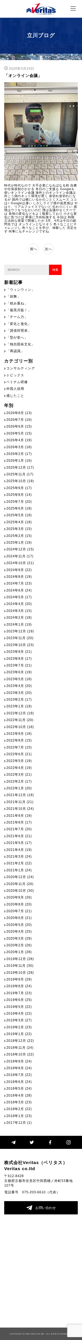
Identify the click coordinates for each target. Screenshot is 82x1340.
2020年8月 (19, 904)
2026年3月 (19, 447)
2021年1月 (19, 870)
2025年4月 (19, 522)
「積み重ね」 (17, 303)
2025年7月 (19, 501)
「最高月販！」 (18, 310)
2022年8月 (19, 740)
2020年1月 (19, 952)
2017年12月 (19, 1122)
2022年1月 (19, 788)
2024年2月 (19, 617)
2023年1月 (19, 706)
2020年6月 (19, 918)
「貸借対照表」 (18, 330)
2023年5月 (19, 679)
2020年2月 (19, 945)
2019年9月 (19, 979)
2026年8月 (19, 413)
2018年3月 (19, 1102)
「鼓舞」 (13, 296)
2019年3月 (19, 1020)
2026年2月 (19, 454)
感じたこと (15, 395)
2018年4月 (19, 1095)
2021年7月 (19, 829)
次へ (48, 249)
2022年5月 (19, 761)
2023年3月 (19, 693)
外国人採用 (15, 388)
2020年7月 (19, 911)
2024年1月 (19, 624)
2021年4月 (19, 850)
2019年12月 (20, 959)
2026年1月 (19, 460)
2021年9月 (19, 815)
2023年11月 (19, 638)
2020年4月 (19, 931)
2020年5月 (19, 925)
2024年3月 (19, 611)
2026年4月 (19, 440)
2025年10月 (20, 481)
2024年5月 (19, 597)
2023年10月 (20, 645)
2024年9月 (19, 570)
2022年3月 (19, 774)
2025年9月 (19, 488)
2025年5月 (19, 515)
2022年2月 (19, 781)
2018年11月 (19, 1047)
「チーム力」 (17, 317)
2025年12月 (20, 467)
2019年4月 (19, 1013)
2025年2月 (19, 536)
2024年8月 (19, 576)
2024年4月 (19, 604)
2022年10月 (20, 727)
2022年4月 (19, 768)
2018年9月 (19, 1061)
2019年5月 (19, 1007)
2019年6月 (19, 1000)
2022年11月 (19, 720)
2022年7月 (19, 747)
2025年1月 (19, 542)
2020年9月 (19, 897)
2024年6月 (19, 590)
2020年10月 (20, 890)
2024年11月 (19, 556)
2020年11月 (19, 884)
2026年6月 (19, 426)
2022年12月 (20, 713)
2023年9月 (19, 651)
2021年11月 (19, 802)
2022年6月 (19, 754)
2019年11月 (19, 965)
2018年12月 (20, 1040)
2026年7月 (19, 419)
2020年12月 (20, 877)
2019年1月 (19, 1034)
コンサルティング (20, 368)
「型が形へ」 (17, 337)
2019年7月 (19, 993)
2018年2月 (19, 1109)
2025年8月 (19, 494)
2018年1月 (19, 1116)
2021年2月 (19, 863)
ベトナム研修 (17, 382)
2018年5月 (19, 1088)
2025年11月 (19, 474)
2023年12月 (20, 631)
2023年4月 (19, 686)
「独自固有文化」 (20, 344)
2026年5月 (19, 433)
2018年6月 (19, 1082)
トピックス (15, 375)
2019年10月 (20, 972)
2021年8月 (19, 822)
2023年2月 (19, 699)
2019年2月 (19, 1027)
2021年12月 (20, 795)
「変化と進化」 (18, 324)
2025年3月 (19, 529)
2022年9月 (19, 733)
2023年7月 (19, 665)
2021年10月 (20, 808)
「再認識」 (15, 351)
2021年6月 (19, 836)
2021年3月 (19, 856)
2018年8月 (19, 1068)
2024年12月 (20, 549)
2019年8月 (19, 986)
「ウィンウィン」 (20, 289)
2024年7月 (19, 583)
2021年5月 (19, 843)
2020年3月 (19, 938)
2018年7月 (19, 1075)
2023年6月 (19, 672)
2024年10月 (20, 563)
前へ (33, 249)
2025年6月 (19, 508)
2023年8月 (19, 658)
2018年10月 (20, 1054)
